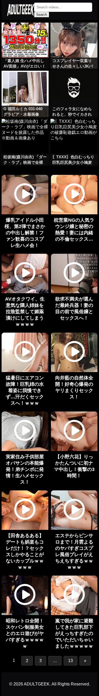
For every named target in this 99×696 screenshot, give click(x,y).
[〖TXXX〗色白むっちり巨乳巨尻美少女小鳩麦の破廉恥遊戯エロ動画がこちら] (73, 129)
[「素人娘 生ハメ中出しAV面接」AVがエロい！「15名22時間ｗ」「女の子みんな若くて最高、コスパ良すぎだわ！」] (25, 33)
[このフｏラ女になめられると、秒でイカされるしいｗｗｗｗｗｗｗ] (73, 81)
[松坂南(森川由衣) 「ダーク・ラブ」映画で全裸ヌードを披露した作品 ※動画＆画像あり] (25, 129)
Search (41, 15)
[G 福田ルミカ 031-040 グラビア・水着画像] (25, 81)
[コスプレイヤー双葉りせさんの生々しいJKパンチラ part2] (73, 33)
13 (70, 660)
